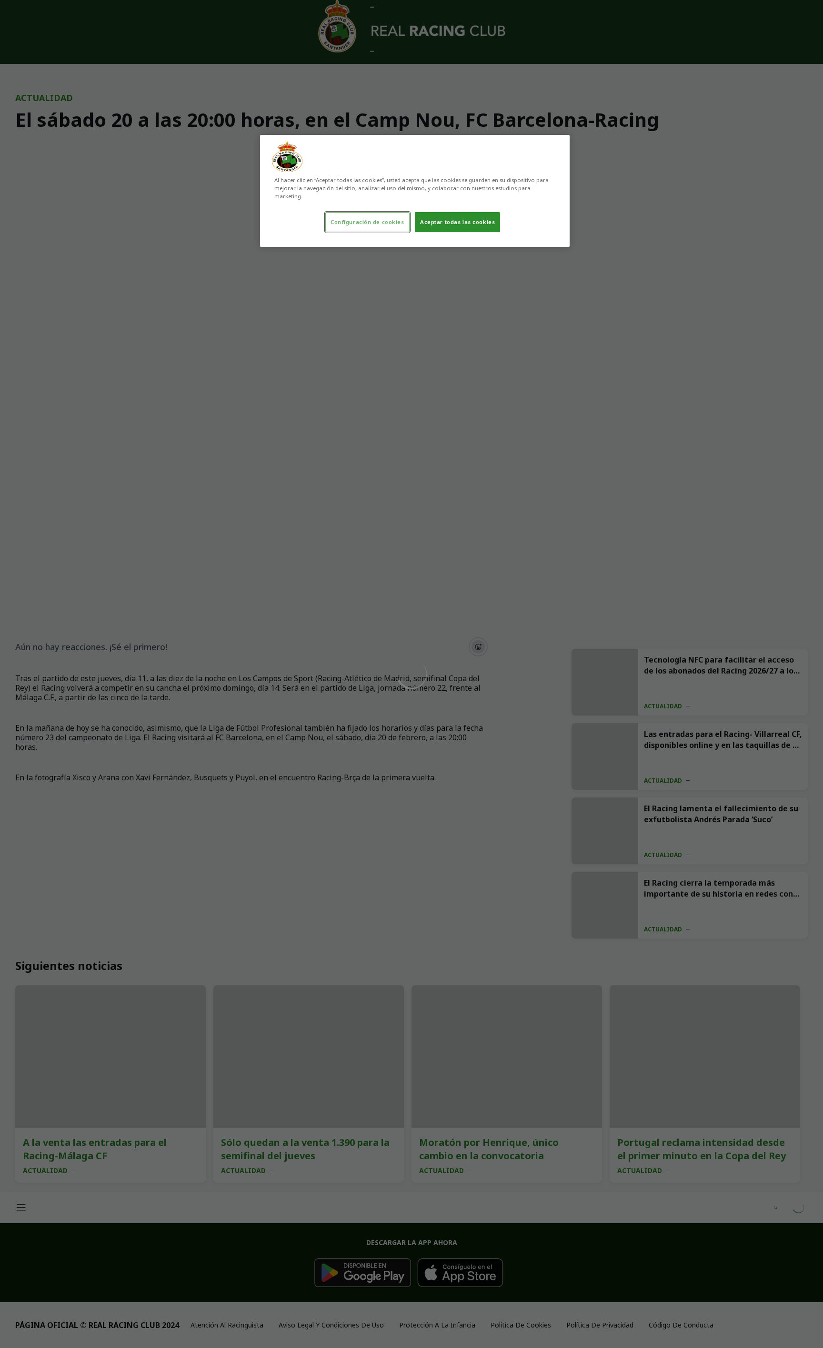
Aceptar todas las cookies (457, 221)
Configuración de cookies (367, 221)
